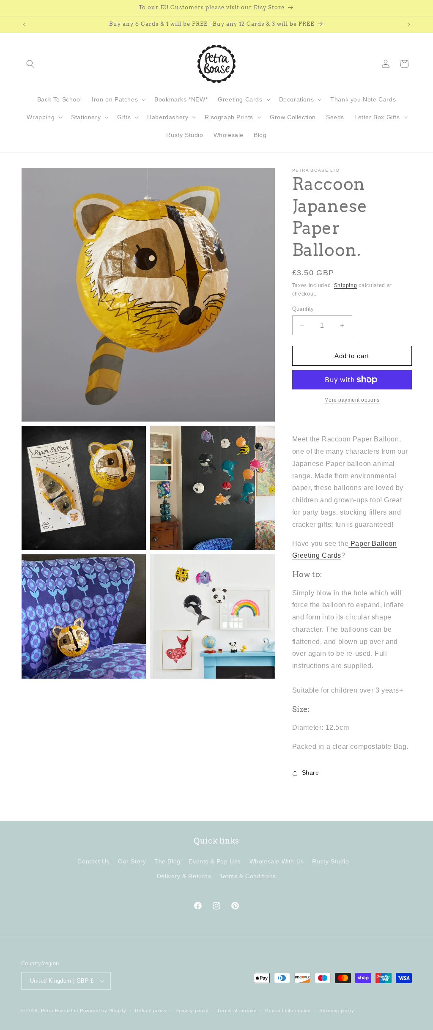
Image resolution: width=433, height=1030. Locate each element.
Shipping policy (336, 1010)
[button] (30, 64)
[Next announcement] (409, 24)
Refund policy (151, 1010)
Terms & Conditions (247, 876)
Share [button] (310, 772)
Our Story (132, 861)
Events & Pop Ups (215, 861)
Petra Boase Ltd (60, 1010)
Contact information (287, 1010)
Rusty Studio (330, 861)
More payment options (352, 400)
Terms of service (236, 1010)
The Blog (167, 861)
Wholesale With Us (276, 861)
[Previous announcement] (24, 24)
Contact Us (93, 861)
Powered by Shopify (103, 1010)
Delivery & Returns (184, 876)
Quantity (303, 309)
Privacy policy (191, 1010)
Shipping (345, 285)
